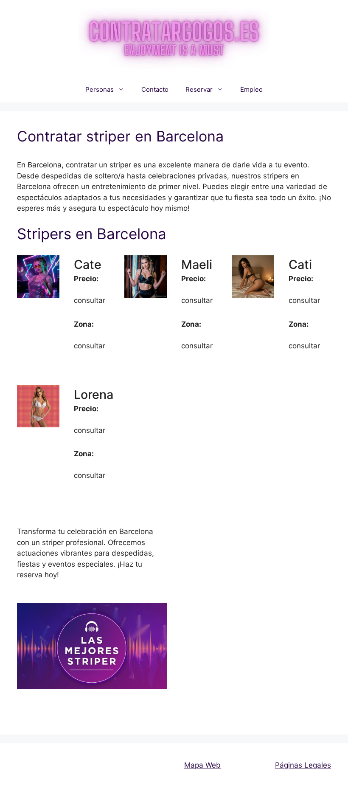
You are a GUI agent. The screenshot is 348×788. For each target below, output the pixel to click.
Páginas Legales (303, 765)
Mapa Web (202, 765)
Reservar (199, 89)
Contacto (154, 89)
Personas (99, 89)
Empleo (251, 89)
